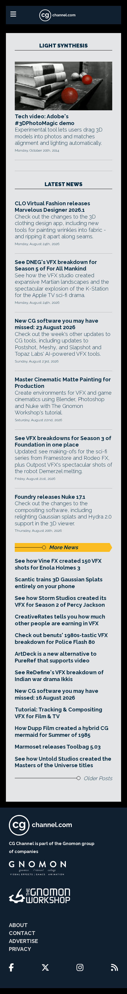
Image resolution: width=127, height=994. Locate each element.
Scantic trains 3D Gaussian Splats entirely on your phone (58, 582)
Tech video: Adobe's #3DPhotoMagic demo (44, 119)
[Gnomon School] (37, 868)
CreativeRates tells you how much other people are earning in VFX (60, 620)
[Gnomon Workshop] (39, 895)
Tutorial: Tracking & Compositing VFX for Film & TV (58, 712)
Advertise (23, 941)
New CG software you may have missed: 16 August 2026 (56, 694)
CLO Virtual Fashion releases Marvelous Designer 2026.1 (52, 206)
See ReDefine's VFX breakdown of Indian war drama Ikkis (59, 675)
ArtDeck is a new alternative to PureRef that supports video (56, 657)
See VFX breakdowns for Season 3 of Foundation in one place (63, 441)
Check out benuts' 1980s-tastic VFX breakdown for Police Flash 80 (61, 638)
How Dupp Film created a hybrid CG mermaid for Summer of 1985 (61, 731)
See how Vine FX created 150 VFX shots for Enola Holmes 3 (58, 564)
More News (63, 547)
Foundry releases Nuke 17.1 (50, 497)
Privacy (20, 949)
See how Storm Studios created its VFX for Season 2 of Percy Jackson (60, 601)
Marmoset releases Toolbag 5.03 (58, 747)
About (18, 925)
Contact (22, 933)
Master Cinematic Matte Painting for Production (63, 382)
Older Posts (98, 778)
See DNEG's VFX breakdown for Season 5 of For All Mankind (56, 265)
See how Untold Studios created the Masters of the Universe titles (63, 762)
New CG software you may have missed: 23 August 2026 (56, 324)
